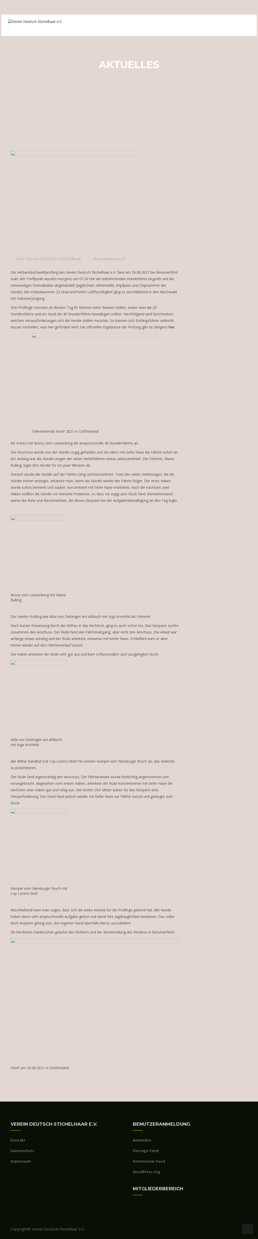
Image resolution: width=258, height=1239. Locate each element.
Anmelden (142, 1140)
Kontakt (18, 1140)
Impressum (21, 1161)
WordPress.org (146, 1171)
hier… (173, 327)
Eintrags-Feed (145, 1150)
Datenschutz (22, 1150)
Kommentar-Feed (149, 1161)
